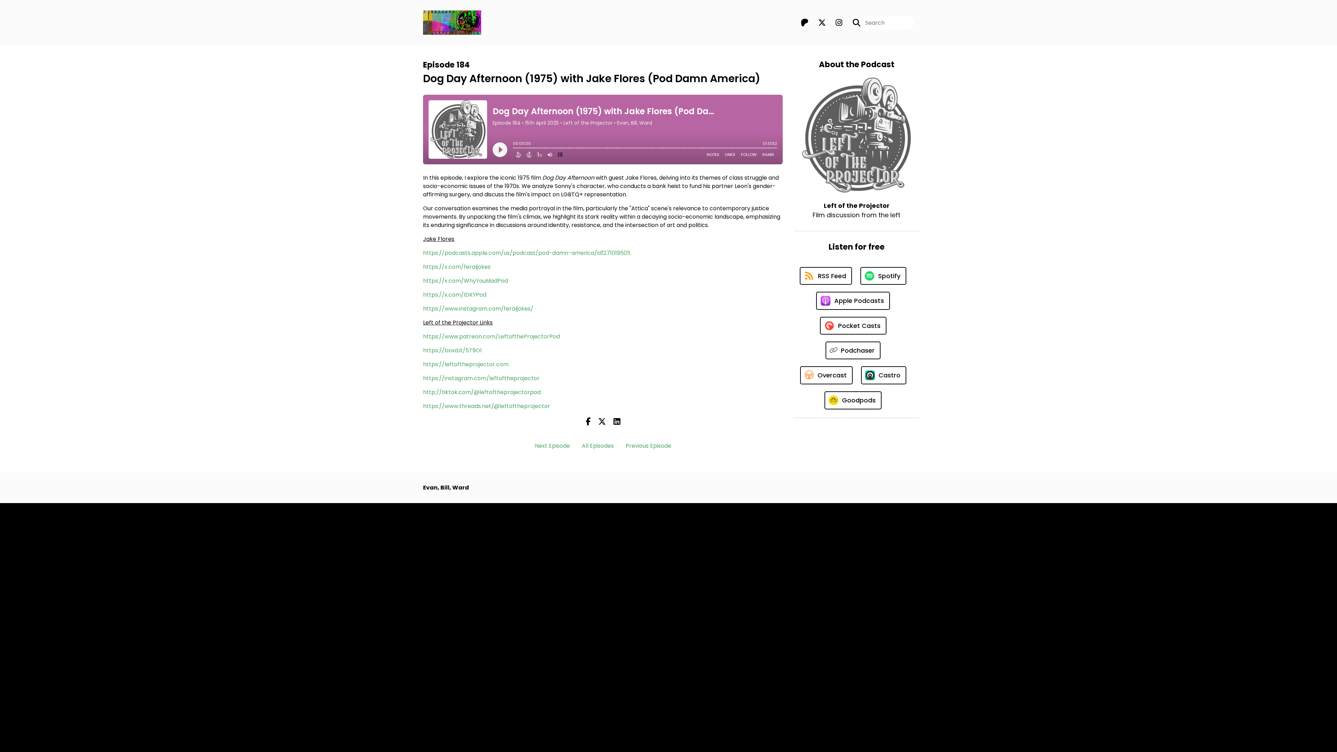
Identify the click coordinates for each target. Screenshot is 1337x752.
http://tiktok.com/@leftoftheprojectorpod (482, 392)
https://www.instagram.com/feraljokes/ (478, 309)
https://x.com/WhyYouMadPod (465, 281)
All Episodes (598, 446)
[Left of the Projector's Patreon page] (804, 22)
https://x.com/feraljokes (457, 267)
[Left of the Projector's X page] (818, 22)
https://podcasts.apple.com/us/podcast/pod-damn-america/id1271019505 (527, 253)
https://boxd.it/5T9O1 (452, 350)
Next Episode (552, 446)
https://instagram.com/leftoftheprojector (481, 378)
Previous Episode (648, 446)
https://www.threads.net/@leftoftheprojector (486, 406)
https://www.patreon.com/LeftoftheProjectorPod (491, 336)
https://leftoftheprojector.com (466, 364)
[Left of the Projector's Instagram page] (834, 22)
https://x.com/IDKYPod (454, 295)
